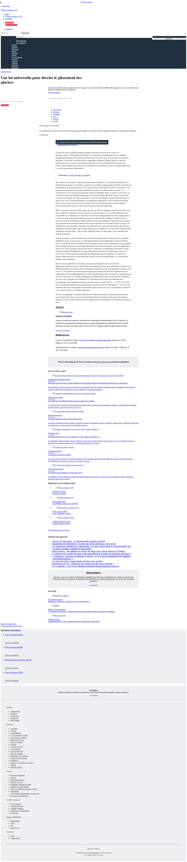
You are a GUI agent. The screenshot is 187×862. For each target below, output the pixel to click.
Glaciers (56, 119)
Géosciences (6, 72)
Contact (13, 777)
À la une (13, 731)
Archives (15, 66)
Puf (12, 825)
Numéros (14, 713)
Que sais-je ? (15, 828)
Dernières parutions (11, 630)
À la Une (52, 591)
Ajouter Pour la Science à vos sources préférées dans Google (83, 142)
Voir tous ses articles (63, 330)
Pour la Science (16, 804)
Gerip (13, 823)
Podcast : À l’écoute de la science (22, 762)
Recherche (8, 18)
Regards (13, 744)
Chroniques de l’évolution (19, 756)
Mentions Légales (17, 782)
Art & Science (15, 749)
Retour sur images (17, 742)
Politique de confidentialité (20, 786)
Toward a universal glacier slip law (90, 347)
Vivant (14, 45)
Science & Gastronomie (19, 758)
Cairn (12, 836)
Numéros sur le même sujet (61, 483)
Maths (14, 51)
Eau (54, 116)
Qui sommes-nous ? (17, 780)
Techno (14, 59)
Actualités (56, 114)
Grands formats (16, 733)
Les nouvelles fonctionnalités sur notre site (25, 793)
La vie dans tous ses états (19, 735)
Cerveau (15, 53)
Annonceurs (15, 791)
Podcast (15, 68)
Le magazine (21, 43)
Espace (14, 47)
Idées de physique (17, 753)
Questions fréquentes (18, 775)
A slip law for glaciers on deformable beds (95, 340)
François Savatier (54, 93)
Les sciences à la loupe (18, 737)
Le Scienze (14, 813)
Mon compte (15, 720)
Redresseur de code (17, 740)
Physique (15, 49)
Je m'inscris (93, 695)
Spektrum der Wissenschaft (20, 810)
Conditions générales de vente (21, 784)
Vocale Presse (15, 838)
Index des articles (16, 767)
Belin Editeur (15, 821)
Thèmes (15, 64)
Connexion (9, 29)
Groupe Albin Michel (13, 817)
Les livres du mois (17, 751)
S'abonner (5, 105)
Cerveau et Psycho (17, 806)
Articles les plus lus (58, 537)
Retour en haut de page (9, 624)
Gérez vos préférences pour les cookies (24, 789)
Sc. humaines (17, 57)
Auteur (60, 307)
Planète (14, 61)
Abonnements (21, 41)
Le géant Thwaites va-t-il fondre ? (79, 175)
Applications (15, 716)
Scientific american (17, 808)
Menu (7, 14)
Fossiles (55, 121)
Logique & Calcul (17, 747)
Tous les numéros (12, 643)
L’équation (14, 760)
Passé (14, 55)
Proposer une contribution (19, 796)
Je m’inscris (93, 585)
